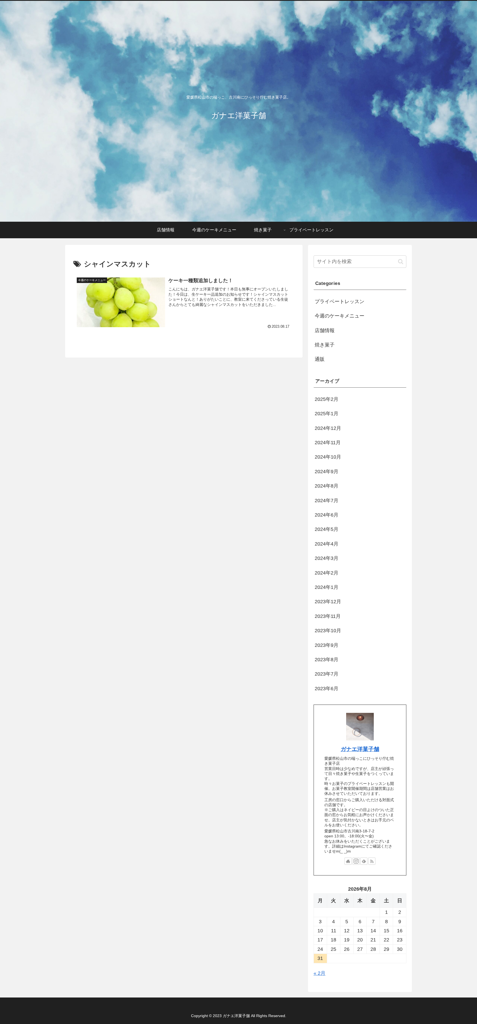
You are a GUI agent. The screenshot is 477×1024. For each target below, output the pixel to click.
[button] (401, 261)
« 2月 (319, 973)
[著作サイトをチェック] (348, 861)
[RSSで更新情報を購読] (371, 861)
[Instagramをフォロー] (356, 861)
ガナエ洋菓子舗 (360, 749)
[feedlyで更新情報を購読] (363, 861)
